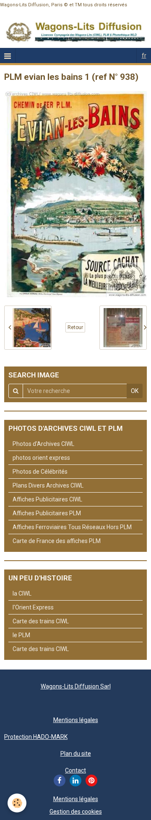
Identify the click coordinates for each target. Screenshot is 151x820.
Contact (75, 770)
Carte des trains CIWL (41, 621)
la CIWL (22, 593)
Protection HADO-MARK (36, 736)
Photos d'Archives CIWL (43, 443)
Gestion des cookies (75, 811)
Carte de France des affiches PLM (57, 541)
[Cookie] (17, 803)
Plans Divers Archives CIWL (48, 485)
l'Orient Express (33, 607)
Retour (75, 327)
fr (144, 55)
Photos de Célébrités (40, 471)
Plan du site (75, 753)
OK (134, 391)
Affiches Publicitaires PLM (47, 513)
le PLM (21, 635)
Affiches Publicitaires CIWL (47, 499)
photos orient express (41, 457)
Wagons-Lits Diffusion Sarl (76, 686)
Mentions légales (75, 720)
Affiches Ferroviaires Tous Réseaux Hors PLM (72, 527)
